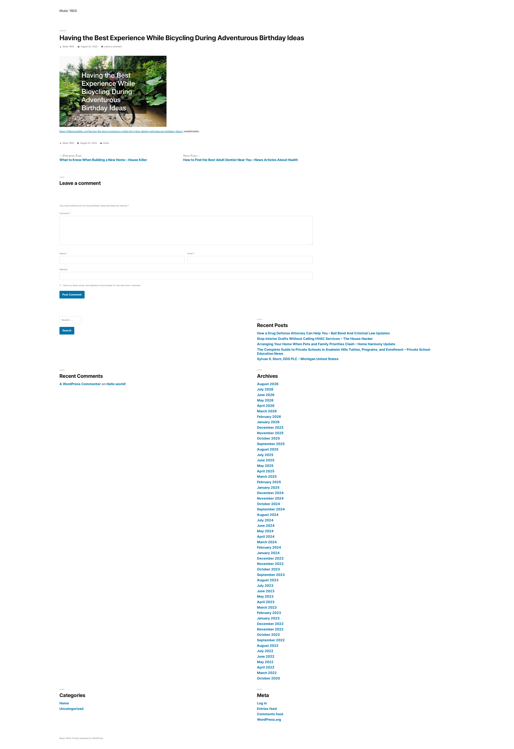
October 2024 (268, 504)
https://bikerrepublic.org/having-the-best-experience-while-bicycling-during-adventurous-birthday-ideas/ (121, 131)
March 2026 (267, 411)
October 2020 (268, 678)
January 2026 (268, 422)
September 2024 (271, 509)
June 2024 (266, 526)
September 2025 (271, 444)
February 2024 (269, 547)
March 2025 (267, 477)
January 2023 (268, 618)
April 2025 (265, 471)
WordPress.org (269, 720)
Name (63, 253)
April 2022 (265, 667)
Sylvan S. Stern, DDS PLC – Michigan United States (298, 359)
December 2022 (270, 624)
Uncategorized (71, 709)
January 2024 (268, 553)
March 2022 (267, 673)
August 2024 (268, 515)
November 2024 (270, 498)
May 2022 (265, 662)
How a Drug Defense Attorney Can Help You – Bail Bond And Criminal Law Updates (323, 333)
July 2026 (265, 389)
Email (191, 253)
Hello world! (116, 384)
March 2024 (267, 542)
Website (63, 269)
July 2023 (265, 586)
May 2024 (265, 531)
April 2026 (265, 406)
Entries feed (267, 709)
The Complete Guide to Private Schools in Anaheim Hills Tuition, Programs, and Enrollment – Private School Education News (343, 352)
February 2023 (269, 613)
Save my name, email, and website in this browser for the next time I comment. (102, 285)
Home (106, 143)
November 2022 (270, 629)
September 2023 (271, 575)
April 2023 (265, 602)
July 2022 (265, 651)
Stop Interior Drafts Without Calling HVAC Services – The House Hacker (315, 339)
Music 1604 (68, 11)
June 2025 (265, 460)
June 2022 (265, 656)
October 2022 (268, 635)
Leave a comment (113, 46)
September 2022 (271, 640)
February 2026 (269, 417)
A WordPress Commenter (80, 384)
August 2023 (267, 580)
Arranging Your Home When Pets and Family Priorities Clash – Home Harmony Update (326, 344)
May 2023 (265, 596)
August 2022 (267, 646)
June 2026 (265, 395)
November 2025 (270, 433)
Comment (65, 213)
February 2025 (269, 482)
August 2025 (267, 449)
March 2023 (267, 607)
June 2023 (265, 591)
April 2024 (266, 537)
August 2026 (267, 384)
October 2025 (268, 438)
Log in (262, 703)
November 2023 (270, 564)
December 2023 (270, 558)
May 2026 (265, 400)
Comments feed (270, 714)
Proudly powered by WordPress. (88, 738)
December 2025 (270, 427)
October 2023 (268, 569)
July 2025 (265, 455)
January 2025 (268, 487)
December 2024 (270, 493)
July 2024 (265, 520)
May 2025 (265, 466)
